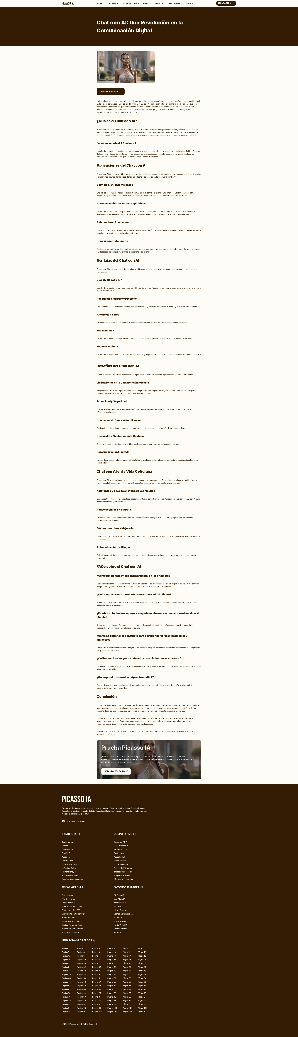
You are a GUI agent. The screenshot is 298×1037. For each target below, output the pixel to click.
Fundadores (119, 853)
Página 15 (96, 956)
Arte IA (100, 3)
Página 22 (111, 959)
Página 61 (66, 985)
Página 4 (111, 948)
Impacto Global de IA (123, 872)
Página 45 (96, 974)
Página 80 (81, 997)
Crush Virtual (67, 860)
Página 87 (96, 1000)
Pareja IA (117, 932)
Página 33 (96, 967)
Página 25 (66, 963)
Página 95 (126, 1004)
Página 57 (96, 982)
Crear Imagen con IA (115, 771)
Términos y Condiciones (124, 879)
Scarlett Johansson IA (123, 914)
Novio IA (159, 3)
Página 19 (66, 959)
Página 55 (66, 982)
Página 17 (126, 956)
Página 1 (65, 948)
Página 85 (66, 1000)
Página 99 (96, 1008)
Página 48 (142, 974)
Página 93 (96, 1004)
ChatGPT (66, 853)
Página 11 (126, 952)
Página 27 (96, 963)
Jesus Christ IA (120, 902)
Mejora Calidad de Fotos (72, 929)
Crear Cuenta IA (68, 902)
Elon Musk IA (119, 899)
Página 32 (81, 967)
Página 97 (66, 1008)
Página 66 (142, 985)
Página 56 (81, 982)
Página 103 (66, 1012)
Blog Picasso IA (120, 849)
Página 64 (111, 985)
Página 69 (96, 989)
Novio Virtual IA (120, 925)
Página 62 (81, 985)
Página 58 (111, 982)
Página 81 (96, 997)
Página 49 (66, 978)
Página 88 (111, 1000)
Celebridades (67, 849)
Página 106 (112, 1012)
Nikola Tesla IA (120, 910)
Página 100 (112, 1008)
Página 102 (142, 1008)
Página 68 (81, 989)
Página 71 (126, 989)
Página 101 (127, 1008)
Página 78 (142, 993)
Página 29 (126, 963)
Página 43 (66, 974)
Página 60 (142, 982)
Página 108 (142, 1012)
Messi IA (117, 906)
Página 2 (81, 948)
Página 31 (66, 967)
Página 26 (81, 963)
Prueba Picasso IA (109, 91)
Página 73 (66, 993)
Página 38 (81, 971)
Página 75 (96, 993)
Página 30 (142, 963)
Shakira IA (118, 917)
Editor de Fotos (68, 917)
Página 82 (111, 997)
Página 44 (81, 974)
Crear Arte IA (225, 3)
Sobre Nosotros (120, 860)
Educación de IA (121, 864)
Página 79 (66, 997)
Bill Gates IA (119, 895)
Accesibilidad (119, 857)
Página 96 (142, 1004)
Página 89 (126, 1000)
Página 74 (81, 993)
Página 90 (142, 1000)
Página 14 (81, 956)
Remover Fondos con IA (72, 879)
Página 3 (96, 948)
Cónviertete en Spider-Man (73, 914)
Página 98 (81, 1008)
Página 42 (142, 971)
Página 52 (111, 978)
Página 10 (111, 952)
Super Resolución (130, 3)
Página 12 (142, 952)
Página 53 (126, 978)
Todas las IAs (68, 842)
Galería (65, 846)
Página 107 (127, 1012)
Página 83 (126, 997)
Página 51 (96, 978)
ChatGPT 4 (113, 3)
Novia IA (147, 3)
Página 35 (126, 967)
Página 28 (111, 963)
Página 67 (66, 989)
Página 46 (111, 974)
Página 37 (66, 971)
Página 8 (81, 952)
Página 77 (126, 993)
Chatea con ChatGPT (71, 910)
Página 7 (65, 952)
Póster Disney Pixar (70, 921)
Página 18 (142, 956)
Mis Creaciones (68, 899)
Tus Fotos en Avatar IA (72, 932)
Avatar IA (189, 3)
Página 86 (81, 1000)
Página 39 (96, 971)
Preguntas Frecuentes (123, 875)
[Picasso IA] (68, 3)
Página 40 (111, 971)
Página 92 (81, 1004)
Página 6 (141, 948)
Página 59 (126, 982)
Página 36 (142, 967)
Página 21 (96, 959)
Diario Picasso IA (121, 846)
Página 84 (142, 997)
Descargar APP (120, 842)
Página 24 (142, 959)
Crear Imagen (67, 895)
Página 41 (126, 971)
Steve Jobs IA (120, 921)
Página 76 (111, 993)
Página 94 (111, 1004)
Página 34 (111, 967)
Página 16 (111, 956)
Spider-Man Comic (70, 875)
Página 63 (96, 985)
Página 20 (81, 959)
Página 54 (142, 978)
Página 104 (82, 1012)
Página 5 (126, 948)
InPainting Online (69, 868)
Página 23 (126, 959)
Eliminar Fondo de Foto (72, 925)
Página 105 (97, 1012)
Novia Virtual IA (120, 929)
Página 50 (81, 978)
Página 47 (126, 974)
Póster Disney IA (69, 872)
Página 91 (66, 1004)
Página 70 (111, 989)
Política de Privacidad (123, 868)
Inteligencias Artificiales (72, 906)
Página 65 (126, 985)
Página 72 (142, 989)
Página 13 (66, 956)
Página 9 (96, 952)
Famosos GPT (174, 3)
